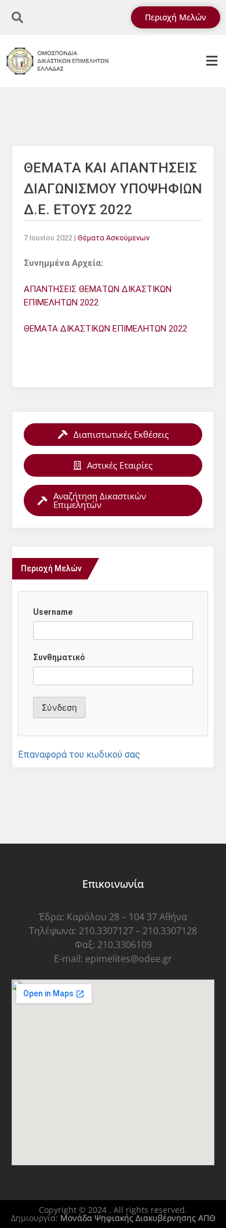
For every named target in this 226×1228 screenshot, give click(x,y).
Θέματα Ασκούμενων (114, 237)
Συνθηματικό (59, 657)
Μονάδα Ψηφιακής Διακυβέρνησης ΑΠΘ (138, 1217)
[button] (211, 61)
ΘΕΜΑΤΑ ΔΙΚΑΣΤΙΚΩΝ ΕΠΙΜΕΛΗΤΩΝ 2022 (105, 328)
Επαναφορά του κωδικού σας (79, 754)
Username (52, 612)
